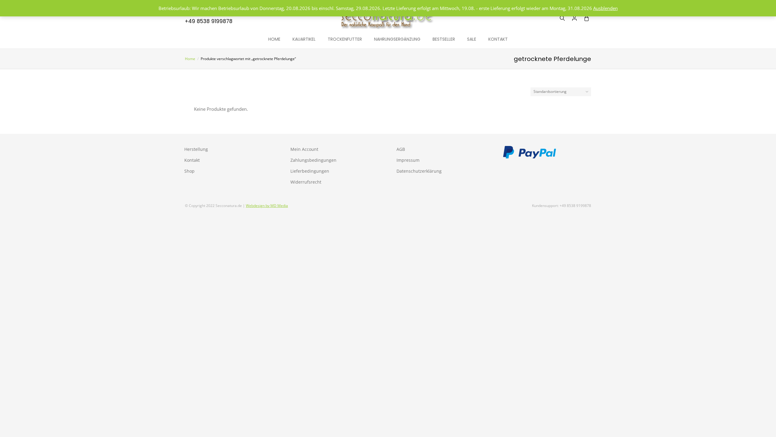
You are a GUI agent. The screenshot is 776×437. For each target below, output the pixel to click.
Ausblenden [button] (605, 8)
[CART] (587, 18)
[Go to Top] (767, 428)
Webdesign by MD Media (267, 205)
